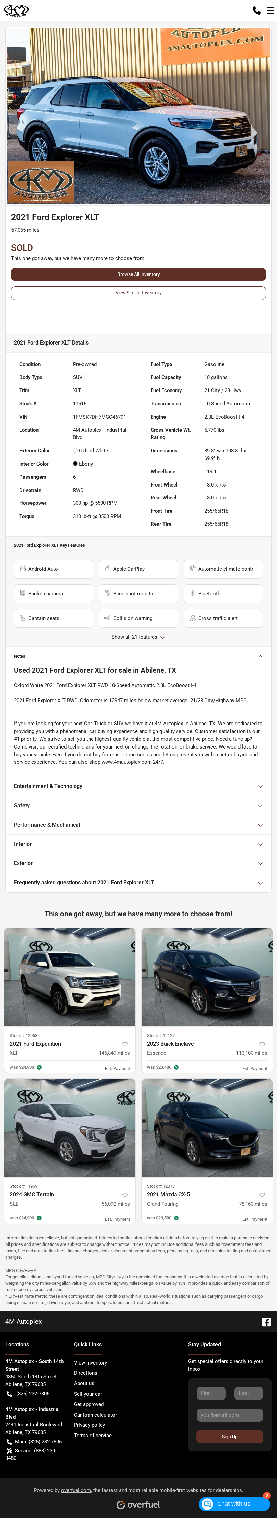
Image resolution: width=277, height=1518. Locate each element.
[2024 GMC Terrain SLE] (69, 1128)
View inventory (90, 1363)
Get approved (89, 1404)
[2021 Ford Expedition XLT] (69, 977)
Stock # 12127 (161, 1035)
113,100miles (251, 1053)
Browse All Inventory (138, 274)
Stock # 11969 (23, 1186)
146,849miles (114, 1053)
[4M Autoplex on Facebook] (264, 1321)
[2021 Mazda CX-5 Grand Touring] (207, 1128)
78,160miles (253, 1204)
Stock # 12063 (23, 1035)
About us (84, 1383)
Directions (85, 1373)
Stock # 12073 (161, 1186)
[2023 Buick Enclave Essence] (207, 977)
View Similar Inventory (139, 292)
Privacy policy (89, 1425)
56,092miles (116, 1204)
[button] (256, 10)
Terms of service (93, 1435)
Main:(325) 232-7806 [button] (38, 1442)
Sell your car (88, 1394)
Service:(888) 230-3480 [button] (30, 1455)
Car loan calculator (95, 1415)
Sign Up (230, 1436)
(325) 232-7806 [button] (32, 1394)
